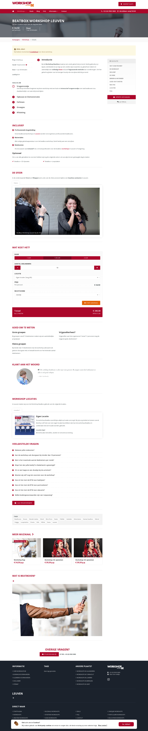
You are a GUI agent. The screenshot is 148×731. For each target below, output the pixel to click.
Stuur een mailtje (115, 674)
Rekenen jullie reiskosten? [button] (24, 450)
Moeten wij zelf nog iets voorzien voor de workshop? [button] (35, 475)
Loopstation (24, 522)
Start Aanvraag (92, 303)
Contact (64, 11)
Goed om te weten (116, 82)
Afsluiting (21, 112)
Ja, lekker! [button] (126, 724)
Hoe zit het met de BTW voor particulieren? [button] (31, 485)
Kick (38, 522)
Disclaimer (16, 681)
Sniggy (17, 522)
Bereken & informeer (116, 78)
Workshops (21, 11)
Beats (56, 519)
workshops (65, 149)
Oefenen (20, 102)
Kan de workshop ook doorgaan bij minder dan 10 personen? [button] (38, 455)
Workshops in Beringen (85, 681)
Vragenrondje (23, 86)
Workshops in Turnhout (85, 674)
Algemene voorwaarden (21, 678)
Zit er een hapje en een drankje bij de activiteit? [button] (33, 470)
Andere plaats (128, 4)
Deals (31, 11)
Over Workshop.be (19, 671)
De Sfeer (112, 75)
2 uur (86, 258)
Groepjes (21, 107)
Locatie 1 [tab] (17, 410)
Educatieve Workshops (116, 718)
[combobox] (57, 277)
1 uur (29, 258)
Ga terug (122, 102)
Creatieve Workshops (20, 718)
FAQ (44, 11)
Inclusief (113, 72)
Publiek (62, 519)
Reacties (112, 85)
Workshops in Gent (83, 684)
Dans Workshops (51, 718)
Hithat (43, 522)
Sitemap (15, 684)
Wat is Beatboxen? (116, 66)
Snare (49, 522)
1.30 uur (57, 258)
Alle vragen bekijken (24, 503)
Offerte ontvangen (122, 97)
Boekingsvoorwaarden (21, 674)
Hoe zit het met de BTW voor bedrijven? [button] (30, 480)
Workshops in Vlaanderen (86, 671)
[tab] (58, 450)
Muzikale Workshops (52, 711)
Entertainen (77, 519)
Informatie (52, 11)
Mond (42, 519)
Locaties (113, 88)
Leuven (37, 134)
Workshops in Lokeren (84, 678)
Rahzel (97, 519)
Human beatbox (88, 519)
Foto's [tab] (16, 183)
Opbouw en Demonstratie (28, 97)
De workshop (114, 69)
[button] (21, 211)
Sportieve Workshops (52, 715)
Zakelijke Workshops (115, 711)
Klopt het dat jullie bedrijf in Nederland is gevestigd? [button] (35, 465)
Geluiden (69, 519)
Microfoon (49, 519)
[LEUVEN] (115, 670)
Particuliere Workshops (116, 715)
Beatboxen (18, 519)
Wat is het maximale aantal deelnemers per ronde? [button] (34, 460)
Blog (38, 11)
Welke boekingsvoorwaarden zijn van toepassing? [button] (34, 495)
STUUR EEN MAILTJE (50, 654)
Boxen (25, 519)
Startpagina (16, 40)
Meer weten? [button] (102, 725)
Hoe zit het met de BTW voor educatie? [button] (30, 490)
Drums (32, 522)
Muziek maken (33, 519)
